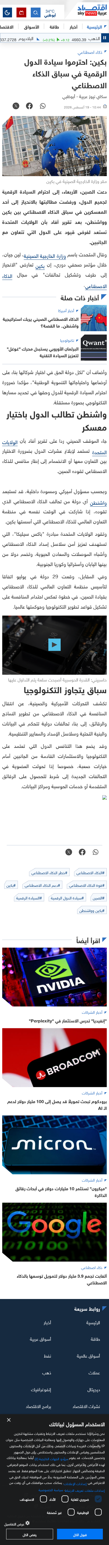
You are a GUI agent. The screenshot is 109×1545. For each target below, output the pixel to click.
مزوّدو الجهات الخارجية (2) (51, 1458)
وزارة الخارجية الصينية (45, 255)
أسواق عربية (40, 1338)
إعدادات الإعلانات (75, 1483)
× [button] (9, 1420)
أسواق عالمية (88, 1355)
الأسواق (31, 26)
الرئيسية (94, 26)
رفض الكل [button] (29, 1534)
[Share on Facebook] (29, 106)
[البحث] (36, 12)
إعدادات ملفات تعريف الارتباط (85, 1490)
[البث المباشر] (21, 12)
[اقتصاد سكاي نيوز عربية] (86, 11)
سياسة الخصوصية (51, 1489)
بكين (40, 265)
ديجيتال (93, 1389)
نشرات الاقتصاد (86, 1406)
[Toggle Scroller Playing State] (105, 37)
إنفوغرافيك (41, 1389)
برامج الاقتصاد (38, 1406)
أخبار (47, 1322)
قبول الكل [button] (79, 1534)
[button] (50, 13)
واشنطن (98, 502)
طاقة (95, 1338)
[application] (54, 645)
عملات (94, 1372)
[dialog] (54, 1479)
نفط (47, 1355)
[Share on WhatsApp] (42, 106)
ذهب (46, 1372)
